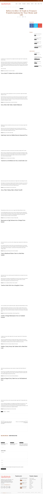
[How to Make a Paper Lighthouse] (31, 53)
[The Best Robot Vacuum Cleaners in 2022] (5, 440)
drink (35, 35)
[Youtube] (41, 0)
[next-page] (2, 447)
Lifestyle (28, 3)
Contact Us (39, 492)
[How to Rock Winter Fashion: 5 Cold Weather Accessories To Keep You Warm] (17, 479)
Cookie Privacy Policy (27, 492)
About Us (36, 492)
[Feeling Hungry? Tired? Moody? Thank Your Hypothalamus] (31, 47)
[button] (41, 3)
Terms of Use (32, 492)
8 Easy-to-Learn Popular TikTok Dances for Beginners (22, 422)
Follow (36, 23)
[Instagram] (38, 0)
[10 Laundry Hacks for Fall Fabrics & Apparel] (14, 440)
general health (36, 47)
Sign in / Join (2, 0)
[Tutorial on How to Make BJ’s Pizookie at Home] (31, 39)
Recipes (20, 3)
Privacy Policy (19, 492)
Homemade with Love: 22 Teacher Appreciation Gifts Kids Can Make (38, 57)
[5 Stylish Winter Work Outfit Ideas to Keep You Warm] (17, 487)
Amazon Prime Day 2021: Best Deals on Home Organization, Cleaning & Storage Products (23, 444)
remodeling (8, 411)
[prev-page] (1, 447)
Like (31, 23)
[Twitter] (40, 0)
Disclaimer (23, 492)
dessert (35, 39)
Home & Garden (21, 8)
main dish (36, 43)
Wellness (23, 3)
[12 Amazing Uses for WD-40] (31, 66)
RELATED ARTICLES (4, 435)
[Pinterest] (21, 19)
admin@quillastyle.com (7, 484)
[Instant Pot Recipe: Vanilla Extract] (31, 62)
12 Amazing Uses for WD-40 (37, 65)
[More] (25, 19)
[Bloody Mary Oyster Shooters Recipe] (31, 35)
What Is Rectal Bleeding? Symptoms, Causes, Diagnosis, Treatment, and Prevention (6, 422)
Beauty (32, 3)
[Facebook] (37, 0)
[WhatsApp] (23, 19)
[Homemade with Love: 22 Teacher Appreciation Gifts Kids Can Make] (31, 57)
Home (16, 3)
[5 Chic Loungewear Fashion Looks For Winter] (17, 483)
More (38, 3)
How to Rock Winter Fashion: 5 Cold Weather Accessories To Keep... (24, 479)
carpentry (4, 411)
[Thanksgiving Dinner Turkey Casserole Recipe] (31, 43)
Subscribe (40, 23)
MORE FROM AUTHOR (13, 435)
